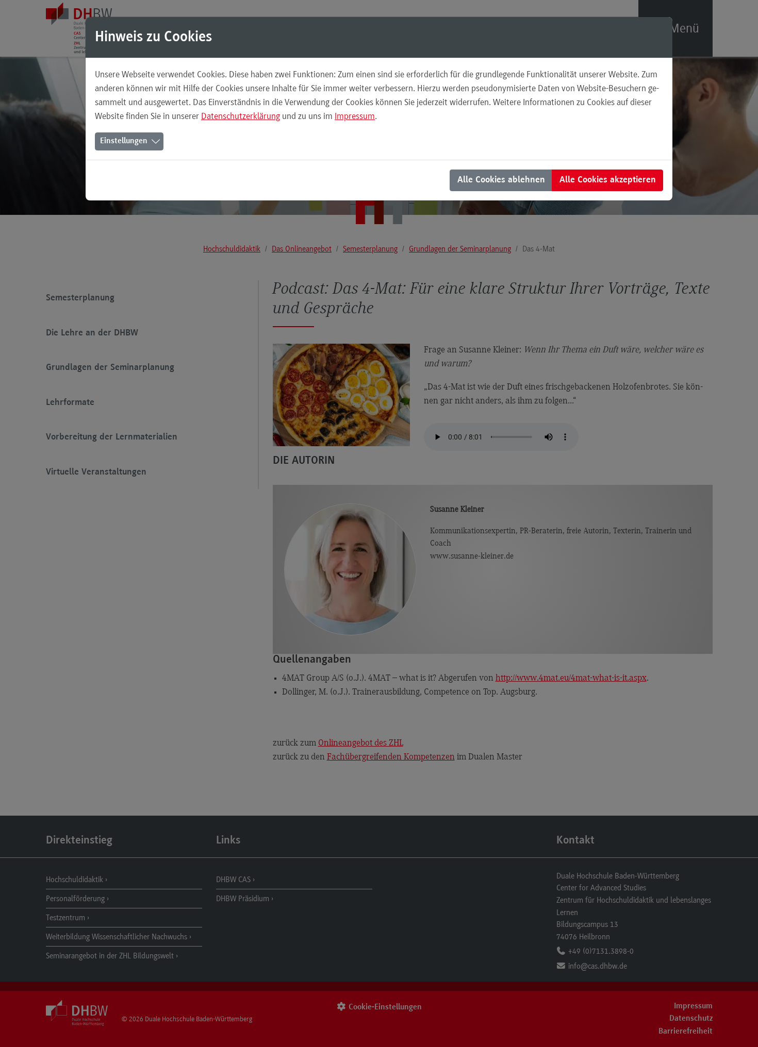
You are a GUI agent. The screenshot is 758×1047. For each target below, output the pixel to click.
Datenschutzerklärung (240, 116)
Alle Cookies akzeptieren (607, 180)
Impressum (355, 116)
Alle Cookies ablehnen (501, 180)
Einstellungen (123, 141)
